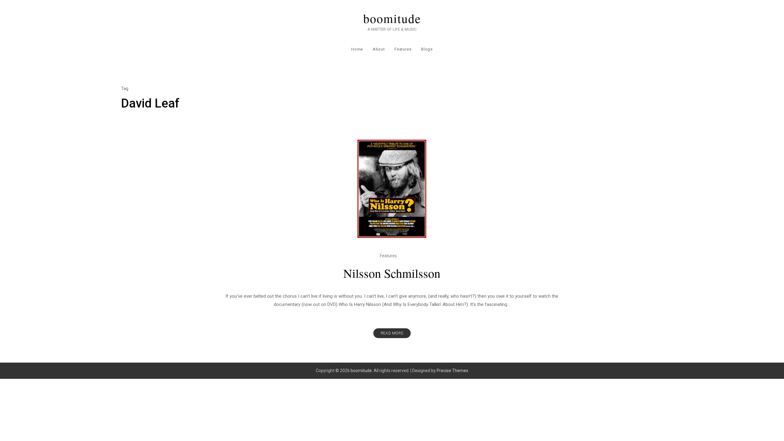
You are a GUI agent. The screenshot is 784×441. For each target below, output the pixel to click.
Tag (124, 88)
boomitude (392, 18)
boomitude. (362, 370)
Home (357, 49)
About (379, 49)
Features (402, 49)
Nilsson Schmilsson (391, 273)
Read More (392, 333)
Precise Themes (452, 370)
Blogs (426, 49)
